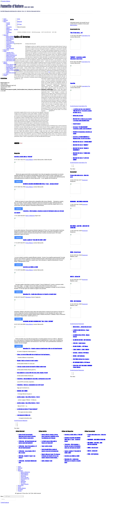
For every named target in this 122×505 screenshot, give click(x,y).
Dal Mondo (9, 32)
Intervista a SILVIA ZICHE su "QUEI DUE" (23, 156)
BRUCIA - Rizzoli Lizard (75, 252)
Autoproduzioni (10, 37)
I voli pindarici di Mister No (23, 415)
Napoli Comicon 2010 (11, 55)
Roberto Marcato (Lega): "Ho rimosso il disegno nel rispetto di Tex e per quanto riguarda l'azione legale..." (51, 455)
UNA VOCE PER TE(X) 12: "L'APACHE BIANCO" (82, 142)
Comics (8, 24)
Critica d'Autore (29, 159)
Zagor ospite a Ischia (47, 446)
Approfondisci (73, 25)
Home (18, 19)
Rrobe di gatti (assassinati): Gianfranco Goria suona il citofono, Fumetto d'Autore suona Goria (27, 436)
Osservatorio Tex (85, 35)
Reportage (8, 45)
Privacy (5, 75)
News (4, 21)
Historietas (9, 27)
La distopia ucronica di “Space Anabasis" (27, 409)
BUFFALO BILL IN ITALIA (78, 115)
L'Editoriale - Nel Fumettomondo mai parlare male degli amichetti (27, 442)
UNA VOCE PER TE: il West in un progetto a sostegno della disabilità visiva (82, 119)
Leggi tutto (18, 181)
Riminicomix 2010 (10, 56)
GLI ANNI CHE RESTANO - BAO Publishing (82, 340)
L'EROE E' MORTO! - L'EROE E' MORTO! (81, 349)
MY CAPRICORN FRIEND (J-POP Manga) (81, 362)
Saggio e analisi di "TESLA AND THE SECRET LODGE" (34, 240)
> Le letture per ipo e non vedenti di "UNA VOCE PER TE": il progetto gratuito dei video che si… (82, 110)
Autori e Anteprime (30, 215)
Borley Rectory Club (11, 64)
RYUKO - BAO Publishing (75, 301)
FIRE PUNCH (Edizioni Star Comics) (81, 359)
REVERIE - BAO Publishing (79, 356)
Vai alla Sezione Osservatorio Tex (78, 106)
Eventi (7, 31)
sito (49, 71)
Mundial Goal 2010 (10, 67)
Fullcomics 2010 (10, 54)
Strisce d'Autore (5, 62)
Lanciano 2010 (9, 52)
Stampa (58, 32)
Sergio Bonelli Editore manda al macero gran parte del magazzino (50, 450)
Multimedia (9, 29)
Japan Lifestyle (10, 48)
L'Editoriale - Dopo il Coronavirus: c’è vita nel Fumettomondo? (28, 447)
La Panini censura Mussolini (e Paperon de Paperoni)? (49, 442)
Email (60, 32)
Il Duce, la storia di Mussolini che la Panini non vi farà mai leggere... (33, 354)
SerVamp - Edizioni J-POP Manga (81, 353)
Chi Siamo (5, 74)
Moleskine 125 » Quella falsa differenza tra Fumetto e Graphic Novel (39, 294)
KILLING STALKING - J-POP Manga (80, 346)
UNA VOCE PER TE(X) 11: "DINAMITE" (80, 145)
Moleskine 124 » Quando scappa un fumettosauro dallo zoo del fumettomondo (42, 348)
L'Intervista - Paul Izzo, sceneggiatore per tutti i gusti (30, 385)
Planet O (8, 44)
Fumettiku (72, 83)
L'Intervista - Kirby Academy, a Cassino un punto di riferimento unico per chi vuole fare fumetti (72, 446)
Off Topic (38, 32)
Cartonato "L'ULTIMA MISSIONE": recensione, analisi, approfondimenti (82, 128)
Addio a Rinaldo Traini (47, 461)
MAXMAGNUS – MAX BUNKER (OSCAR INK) (79, 201)
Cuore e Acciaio (10, 41)
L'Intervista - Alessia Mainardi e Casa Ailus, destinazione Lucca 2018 (34, 379)
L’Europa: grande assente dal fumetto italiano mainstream (31, 366)
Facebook (6, 502)
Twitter (2, 502)
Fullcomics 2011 (10, 58)
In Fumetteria (9, 66)
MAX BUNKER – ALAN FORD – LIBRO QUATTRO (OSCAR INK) (94, 443)
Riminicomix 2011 (10, 59)
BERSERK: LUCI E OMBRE (22, 391)
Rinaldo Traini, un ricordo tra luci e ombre (27, 360)
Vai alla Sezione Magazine (20, 420)
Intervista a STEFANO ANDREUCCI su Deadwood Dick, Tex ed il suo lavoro (81, 137)
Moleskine (28, 297)
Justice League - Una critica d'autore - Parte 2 (28, 397)
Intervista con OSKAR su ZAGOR (30, 267)
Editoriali (5, 20)
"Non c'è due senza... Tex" (76, 32)
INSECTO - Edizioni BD (75, 276)
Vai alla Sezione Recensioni (77, 323)
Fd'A (7, 33)
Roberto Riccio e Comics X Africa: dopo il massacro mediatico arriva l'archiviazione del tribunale (50, 436)
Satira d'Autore (9, 68)
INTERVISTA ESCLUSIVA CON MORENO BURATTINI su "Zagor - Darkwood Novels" (41, 184)
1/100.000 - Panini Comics (79, 343)
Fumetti (8, 23)
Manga (8, 28)
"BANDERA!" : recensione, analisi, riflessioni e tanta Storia (78, 58)
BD (7, 25)
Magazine (19, 21)
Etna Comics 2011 (10, 60)
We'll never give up (11, 72)
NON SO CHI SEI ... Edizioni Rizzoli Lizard (82, 327)
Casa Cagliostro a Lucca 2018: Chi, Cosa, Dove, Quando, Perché (32, 373)
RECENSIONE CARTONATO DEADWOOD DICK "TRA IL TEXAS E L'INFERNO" (38, 321)
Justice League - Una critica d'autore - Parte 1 (28, 403)
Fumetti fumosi (76, 124)
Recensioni (85, 180)
